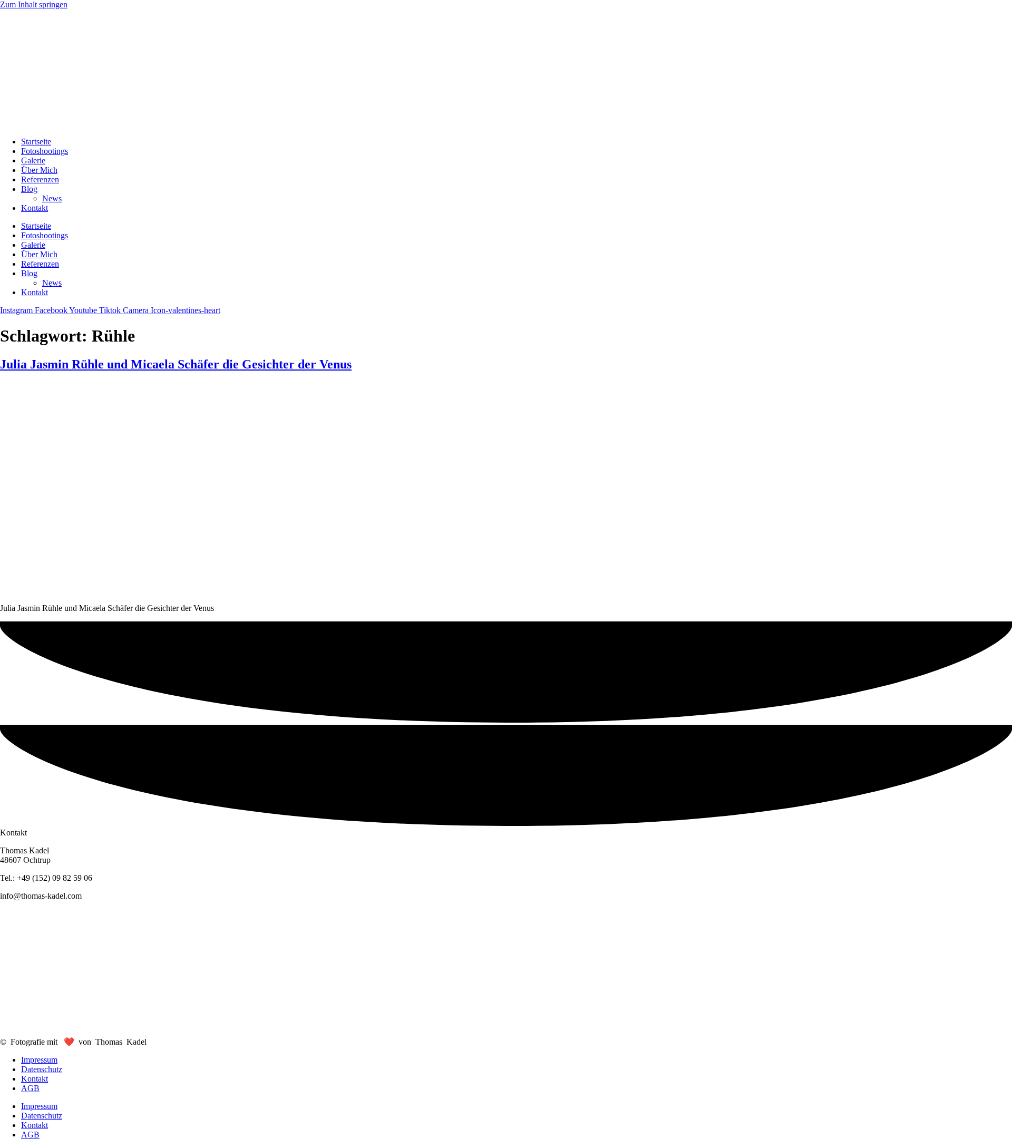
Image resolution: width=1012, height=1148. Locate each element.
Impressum (39, 1059)
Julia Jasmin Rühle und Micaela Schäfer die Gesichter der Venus (176, 364)
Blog (29, 188)
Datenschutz (41, 1069)
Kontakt (34, 207)
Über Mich (39, 170)
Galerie (33, 160)
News (52, 198)
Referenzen (40, 179)
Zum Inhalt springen (33, 4)
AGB (30, 1088)
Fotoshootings (44, 151)
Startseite (36, 141)
